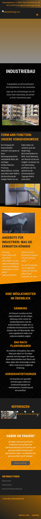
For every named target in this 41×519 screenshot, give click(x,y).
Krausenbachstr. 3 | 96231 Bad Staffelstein (19, 2)
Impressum (6, 481)
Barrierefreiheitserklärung (12, 489)
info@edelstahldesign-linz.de (29, 5)
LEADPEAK (35, 515)
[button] (37, 14)
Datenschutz (7, 485)
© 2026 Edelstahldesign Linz (13, 499)
